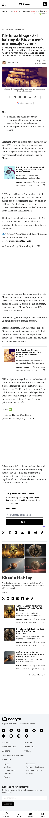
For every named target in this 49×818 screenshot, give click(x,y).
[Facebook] (34, 730)
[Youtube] (11, 736)
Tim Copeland (15, 63)
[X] (3, 730)
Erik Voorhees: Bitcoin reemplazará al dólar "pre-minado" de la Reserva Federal (29, 353)
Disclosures (30, 764)
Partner (6, 743)
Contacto (7, 774)
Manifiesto (7, 767)
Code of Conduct (10, 770)
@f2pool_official (28, 221)
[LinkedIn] (26, 730)
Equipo (6, 764)
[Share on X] (9, 97)
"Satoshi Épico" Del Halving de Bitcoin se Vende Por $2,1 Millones (30, 608)
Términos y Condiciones (35, 767)
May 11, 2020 (33, 246)
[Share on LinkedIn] (15, 97)
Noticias (28, 743)
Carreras (29, 774)
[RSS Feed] (41, 730)
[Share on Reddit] (30, 97)
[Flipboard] (18, 736)
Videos (27, 751)
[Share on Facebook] (25, 97)
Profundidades (9, 747)
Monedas (6, 751)
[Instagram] (11, 730)
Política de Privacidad (34, 770)
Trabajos (7, 777)
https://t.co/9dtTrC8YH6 (20, 240)
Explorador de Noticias (13, 755)
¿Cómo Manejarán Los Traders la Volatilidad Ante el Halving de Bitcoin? (30, 654)
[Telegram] (26, 736)
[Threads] (18, 730)
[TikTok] (3, 736)
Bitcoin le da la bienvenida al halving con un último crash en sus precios (30, 169)
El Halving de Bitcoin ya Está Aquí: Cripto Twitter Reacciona (30, 631)
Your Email (11, 509)
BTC (3, 11)
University (29, 747)
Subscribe (8, 804)
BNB (37, 11)
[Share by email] (20, 97)
